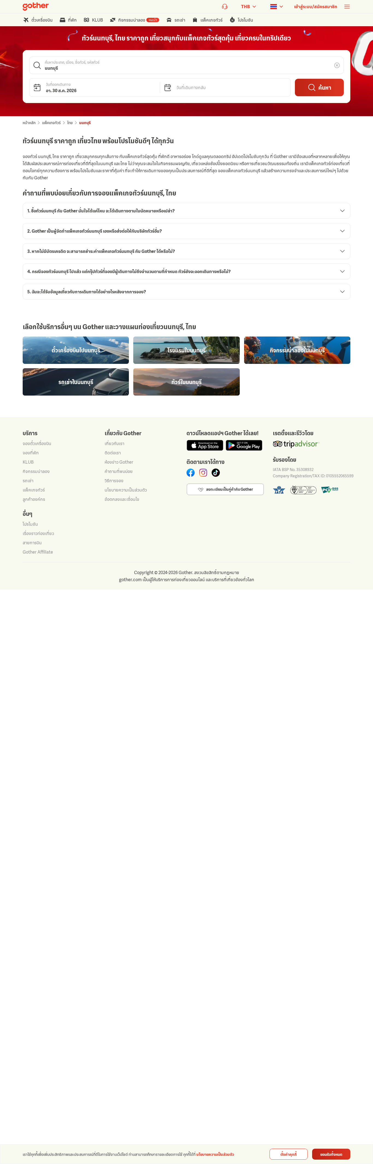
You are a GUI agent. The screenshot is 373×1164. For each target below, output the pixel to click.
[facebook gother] (191, 473)
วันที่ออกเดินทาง (58, 84)
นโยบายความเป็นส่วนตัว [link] (215, 1154)
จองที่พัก (31, 452)
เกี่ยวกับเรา (114, 443)
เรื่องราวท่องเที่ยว (38, 533)
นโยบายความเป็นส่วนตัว (126, 489)
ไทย (70, 122)
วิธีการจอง (114, 480)
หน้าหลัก (29, 122)
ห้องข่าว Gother (119, 462)
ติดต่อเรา (113, 452)
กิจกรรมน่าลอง (36, 471)
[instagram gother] (203, 473)
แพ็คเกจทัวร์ (51, 122)
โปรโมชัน (30, 524)
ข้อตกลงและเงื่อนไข (122, 499)
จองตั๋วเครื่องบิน (37, 443)
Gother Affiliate (38, 551)
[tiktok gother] (216, 473)
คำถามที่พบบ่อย (119, 471)
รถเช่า (28, 480)
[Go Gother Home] (36, 6)
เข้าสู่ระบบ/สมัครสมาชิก (315, 6)
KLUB (28, 462)
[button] (186, 65)
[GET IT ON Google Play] (244, 445)
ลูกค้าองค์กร (34, 499)
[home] (36, 6)
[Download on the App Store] (205, 445)
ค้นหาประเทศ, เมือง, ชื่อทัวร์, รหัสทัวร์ (72, 62)
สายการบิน (32, 542)
